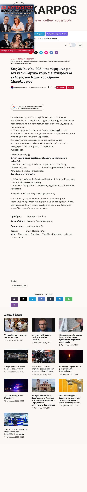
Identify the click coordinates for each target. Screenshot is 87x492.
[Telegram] (41, 52)
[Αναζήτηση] (65, 45)
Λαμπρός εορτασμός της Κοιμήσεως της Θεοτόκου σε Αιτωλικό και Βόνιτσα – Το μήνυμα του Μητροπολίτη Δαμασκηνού (43, 400)
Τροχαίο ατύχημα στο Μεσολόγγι (13, 396)
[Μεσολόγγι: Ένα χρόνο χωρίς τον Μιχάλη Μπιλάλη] (43, 325)
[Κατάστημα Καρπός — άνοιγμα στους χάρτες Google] (43, 15)
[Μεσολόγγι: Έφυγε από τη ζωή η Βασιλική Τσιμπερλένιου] (71, 356)
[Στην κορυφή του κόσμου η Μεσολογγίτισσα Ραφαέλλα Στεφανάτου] (16, 419)
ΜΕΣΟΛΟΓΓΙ (61, 87)
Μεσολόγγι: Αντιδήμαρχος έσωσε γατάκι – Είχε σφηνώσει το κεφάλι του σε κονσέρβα (70, 338)
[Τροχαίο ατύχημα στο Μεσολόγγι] (16, 385)
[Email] (14, 299)
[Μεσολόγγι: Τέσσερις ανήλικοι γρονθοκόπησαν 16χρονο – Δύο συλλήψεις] (43, 356)
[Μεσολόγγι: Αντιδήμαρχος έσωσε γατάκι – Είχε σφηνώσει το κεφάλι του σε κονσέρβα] (71, 325)
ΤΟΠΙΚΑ (70, 87)
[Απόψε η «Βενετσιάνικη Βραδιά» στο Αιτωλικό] (16, 356)
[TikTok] (36, 52)
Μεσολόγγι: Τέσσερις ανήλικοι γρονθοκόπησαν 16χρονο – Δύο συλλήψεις (43, 368)
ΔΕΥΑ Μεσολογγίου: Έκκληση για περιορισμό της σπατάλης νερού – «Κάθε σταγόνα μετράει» (70, 399)
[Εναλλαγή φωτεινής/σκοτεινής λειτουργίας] (72, 45)
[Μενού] (80, 45)
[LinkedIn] (59, 299)
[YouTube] (31, 52)
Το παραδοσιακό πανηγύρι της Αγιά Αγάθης (15, 336)
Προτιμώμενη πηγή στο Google (44, 38)
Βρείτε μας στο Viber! (57, 34)
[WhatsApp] (68, 299)
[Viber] (56, 52)
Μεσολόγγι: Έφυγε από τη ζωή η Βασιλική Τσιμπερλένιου (70, 368)
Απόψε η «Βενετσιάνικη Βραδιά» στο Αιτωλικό (14, 367)
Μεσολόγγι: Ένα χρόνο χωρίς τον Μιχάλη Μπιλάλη (41, 337)
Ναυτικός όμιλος (19, 286)
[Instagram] (46, 52)
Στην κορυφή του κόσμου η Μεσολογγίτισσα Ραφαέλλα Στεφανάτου (16, 431)
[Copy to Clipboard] (50, 299)
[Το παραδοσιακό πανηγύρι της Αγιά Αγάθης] (16, 325)
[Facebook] (51, 52)
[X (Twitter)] (23, 299)
